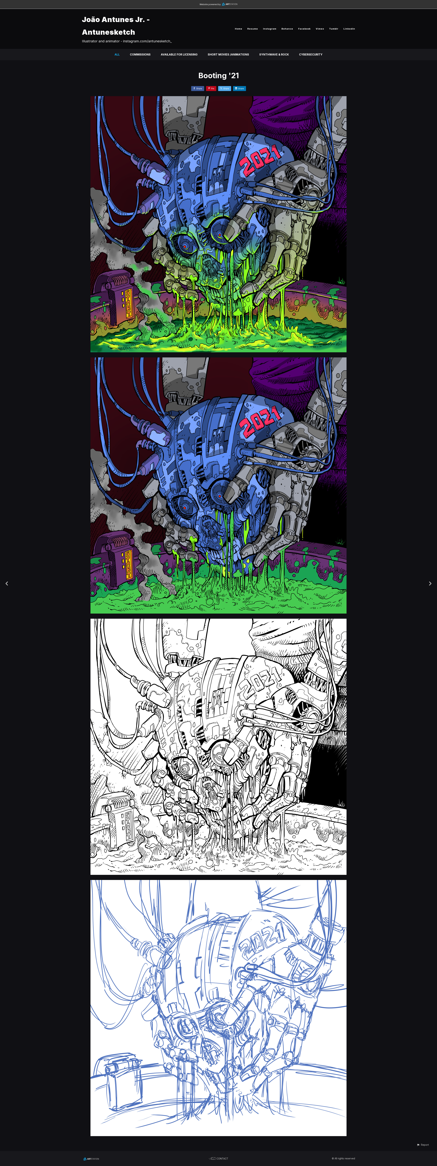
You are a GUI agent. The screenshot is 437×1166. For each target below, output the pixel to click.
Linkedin (349, 28)
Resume (252, 28)
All (117, 54)
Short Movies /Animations (228, 54)
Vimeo (320, 28)
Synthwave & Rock (274, 54)
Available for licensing (179, 54)
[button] (422, 1144)
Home (238, 28)
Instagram (269, 28)
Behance (287, 28)
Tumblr (333, 28)
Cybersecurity (310, 54)
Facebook (304, 28)
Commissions (140, 54)
